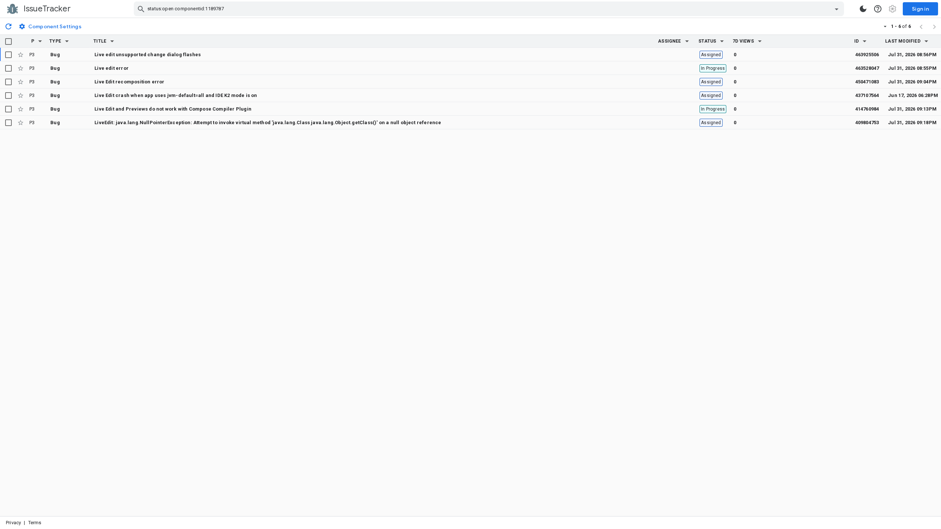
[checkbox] (8, 41)
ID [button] (856, 41)
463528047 (867, 68)
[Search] (141, 8)
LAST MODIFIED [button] (902, 41)
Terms (35, 522)
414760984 (867, 109)
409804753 (867, 122)
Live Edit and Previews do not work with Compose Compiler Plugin (172, 109)
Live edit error (111, 68)
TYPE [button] (55, 41)
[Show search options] (836, 8)
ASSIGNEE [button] (669, 41)
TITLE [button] (99, 41)
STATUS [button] (707, 41)
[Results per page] (885, 26)
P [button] (32, 41)
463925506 (867, 54)
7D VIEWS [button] (743, 41)
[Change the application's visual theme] (863, 8)
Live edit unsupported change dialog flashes (147, 54)
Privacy (13, 522)
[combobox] (489, 8)
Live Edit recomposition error (129, 81)
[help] (877, 8)
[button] (40, 41)
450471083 (867, 81)
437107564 (867, 95)
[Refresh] (8, 26)
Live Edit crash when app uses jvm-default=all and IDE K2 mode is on (175, 95)
